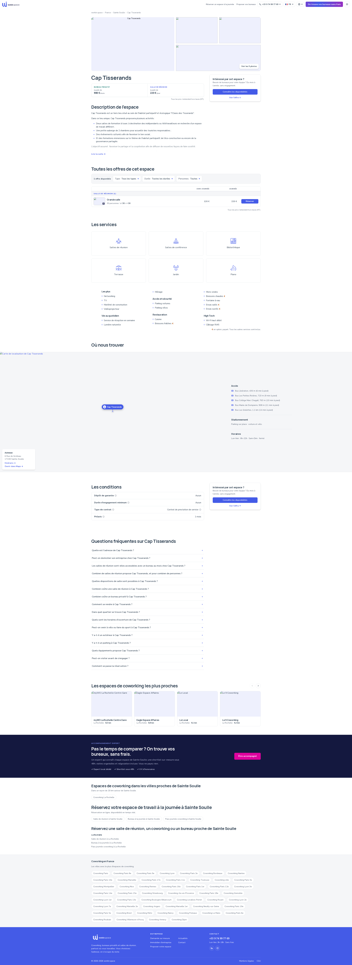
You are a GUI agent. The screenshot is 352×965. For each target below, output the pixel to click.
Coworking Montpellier (103, 886)
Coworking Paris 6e (234, 913)
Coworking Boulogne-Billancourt (156, 899)
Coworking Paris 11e (175, 880)
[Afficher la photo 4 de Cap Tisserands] (218, 58)
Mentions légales (246, 961)
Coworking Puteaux (188, 913)
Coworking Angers (151, 906)
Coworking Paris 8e (122, 873)
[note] (116, 496)
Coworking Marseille (127, 880)
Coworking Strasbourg (152, 893)
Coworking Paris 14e (102, 893)
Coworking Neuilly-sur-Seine (206, 906)
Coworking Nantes (236, 873)
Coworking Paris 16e (171, 886)
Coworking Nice (127, 886)
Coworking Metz (144, 913)
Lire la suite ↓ (98, 154)
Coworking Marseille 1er (177, 906)
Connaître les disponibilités (235, 91)
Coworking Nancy (166, 913)
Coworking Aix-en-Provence (181, 893)
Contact (181, 942)
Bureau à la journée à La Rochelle (106, 842)
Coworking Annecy (157, 919)
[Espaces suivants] (258, 685)
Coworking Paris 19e (234, 906)
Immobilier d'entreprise (160, 942)
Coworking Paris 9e (145, 873)
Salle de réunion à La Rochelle (105, 838)
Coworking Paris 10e (102, 880)
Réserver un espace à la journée (220, 4)
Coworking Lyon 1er (102, 899)
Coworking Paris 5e (102, 913)
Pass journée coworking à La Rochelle (108, 846)
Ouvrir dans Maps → (14, 466)
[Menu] (347, 4)
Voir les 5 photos (249, 66)
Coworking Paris (100, 873)
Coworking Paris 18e (208, 893)
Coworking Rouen (215, 899)
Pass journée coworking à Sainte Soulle (183, 819)
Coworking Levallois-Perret (189, 899)
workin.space (97, 12)
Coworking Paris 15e (127, 893)
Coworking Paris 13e (126, 899)
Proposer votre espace (160, 946)
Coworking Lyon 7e (102, 906)
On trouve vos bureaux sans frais (324, 4)
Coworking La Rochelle (103, 797)
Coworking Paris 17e (151, 880)
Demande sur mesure (160, 938)
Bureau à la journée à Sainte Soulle (144, 819)
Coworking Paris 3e (243, 880)
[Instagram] (217, 948)
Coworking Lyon (167, 873)
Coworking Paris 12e (219, 886)
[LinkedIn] (211, 948)
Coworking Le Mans (211, 913)
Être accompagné (247, 756)
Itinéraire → (10, 463)
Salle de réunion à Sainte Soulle (107, 819)
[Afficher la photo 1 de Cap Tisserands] (132, 44)
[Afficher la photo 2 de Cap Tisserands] (197, 30)
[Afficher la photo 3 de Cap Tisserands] (240, 30)
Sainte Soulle (119, 12)
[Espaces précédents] (252, 685)
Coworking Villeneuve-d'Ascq (130, 919)
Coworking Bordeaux (212, 873)
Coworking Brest (124, 913)
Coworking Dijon (179, 919)
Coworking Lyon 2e (238, 899)
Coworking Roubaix (102, 919)
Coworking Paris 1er (195, 886)
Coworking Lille (222, 880)
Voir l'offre (235, 97)
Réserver (250, 201)
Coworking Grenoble (233, 893)
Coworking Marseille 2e (127, 906)
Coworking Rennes (147, 886)
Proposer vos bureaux (246, 4)
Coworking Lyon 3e (243, 886)
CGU (259, 961)
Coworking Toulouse (199, 880)
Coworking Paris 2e (189, 873)
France (108, 12)
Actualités (183, 938)
